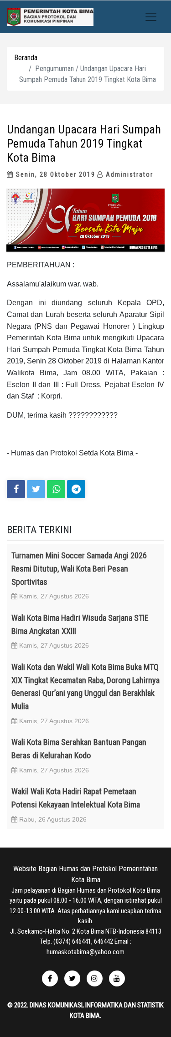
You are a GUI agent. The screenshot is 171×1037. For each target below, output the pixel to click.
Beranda (25, 57)
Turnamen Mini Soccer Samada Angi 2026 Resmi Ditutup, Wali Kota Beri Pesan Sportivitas (79, 569)
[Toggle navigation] (151, 17)
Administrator (128, 174)
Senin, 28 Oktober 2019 (54, 174)
